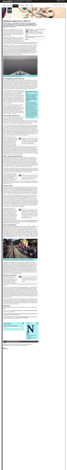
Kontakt (59, 1)
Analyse (15, 5)
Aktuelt (9, 5)
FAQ (63, 1)
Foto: (29, 75)
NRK (26, 37)
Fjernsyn (35, 36)
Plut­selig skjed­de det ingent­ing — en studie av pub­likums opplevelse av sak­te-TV (20, 317)
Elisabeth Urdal (33, 30)
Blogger (21, 5)
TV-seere (33, 37)
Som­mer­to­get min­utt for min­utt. (24, 189)
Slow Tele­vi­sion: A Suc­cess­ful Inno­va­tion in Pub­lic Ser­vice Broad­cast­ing (20, 314)
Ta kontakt (28, 344)
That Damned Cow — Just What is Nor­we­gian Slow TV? (20, 311)
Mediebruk (39, 36)
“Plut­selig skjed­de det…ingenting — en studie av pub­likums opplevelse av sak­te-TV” (31, 98)
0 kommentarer (41, 29)
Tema (31, 5)
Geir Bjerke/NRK (33, 75)
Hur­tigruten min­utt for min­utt (24, 265)
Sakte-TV (29, 37)
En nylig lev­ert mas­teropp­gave (24, 50)
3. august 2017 (30, 29)
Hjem (4, 5)
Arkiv (27, 5)
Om (61, 1)
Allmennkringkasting (29, 36)
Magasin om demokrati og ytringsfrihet (23, 1)
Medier (43, 36)
